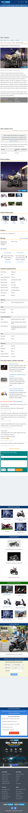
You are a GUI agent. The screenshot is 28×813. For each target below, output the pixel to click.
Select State (19, 2)
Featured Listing (5, 795)
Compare (16, 98)
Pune (7, 776)
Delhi (3, 779)
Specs (13, 42)
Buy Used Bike (8, 5)
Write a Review (17, 101)
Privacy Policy (20, 796)
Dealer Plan (17, 5)
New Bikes (22, 5)
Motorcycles (18, 776)
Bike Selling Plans (5, 793)
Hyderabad (8, 774)
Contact (17, 793)
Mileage (9, 42)
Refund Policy (18, 795)
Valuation (13, 5)
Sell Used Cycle (5, 798)
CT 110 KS (22, 223)
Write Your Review (17, 401)
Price (2, 42)
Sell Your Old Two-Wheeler (14, 708)
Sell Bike (3, 5)
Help (17, 791)
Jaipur (8, 781)
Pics (5, 42)
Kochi (7, 778)
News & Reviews (19, 42)
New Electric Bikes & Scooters (14, 583)
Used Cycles (8, 783)
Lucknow (6, 779)
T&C (16, 796)
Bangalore (4, 774)
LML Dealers (3, 249)
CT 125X (14, 223)
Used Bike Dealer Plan (6, 796)
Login (23, 1)
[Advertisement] (14, 21)
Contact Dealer (8, 262)
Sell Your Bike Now (14, 733)
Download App (22, 789)
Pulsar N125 (5, 223)
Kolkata (3, 783)
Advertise (20, 791)
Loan (25, 5)
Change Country (19, 798)
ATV (16, 781)
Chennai (3, 778)
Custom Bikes (18, 783)
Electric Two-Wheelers (20, 774)
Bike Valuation (4, 791)
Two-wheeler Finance (6, 789)
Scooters (17, 778)
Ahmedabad (4, 781)
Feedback (21, 793)
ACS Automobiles (20, 252)
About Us (17, 789)
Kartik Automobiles (8, 252)
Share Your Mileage (24, 238)
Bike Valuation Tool (14, 141)
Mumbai (3, 776)
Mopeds (17, 779)
